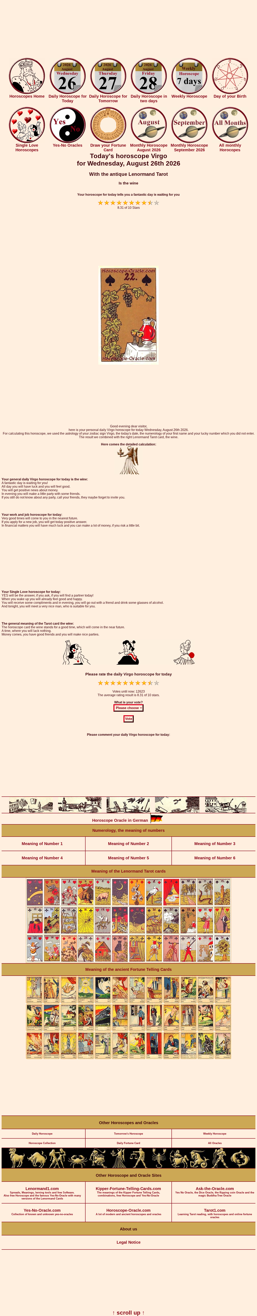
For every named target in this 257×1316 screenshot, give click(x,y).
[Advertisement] (128, 30)
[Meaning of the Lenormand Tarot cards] (128, 962)
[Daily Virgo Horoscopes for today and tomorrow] (118, 1167)
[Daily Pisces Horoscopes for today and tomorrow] (240, 1167)
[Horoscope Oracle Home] (27, 93)
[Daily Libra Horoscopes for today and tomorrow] (138, 1167)
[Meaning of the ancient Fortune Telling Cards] (128, 1058)
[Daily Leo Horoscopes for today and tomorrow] (98, 1167)
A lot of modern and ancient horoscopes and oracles (128, 1212)
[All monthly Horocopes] (230, 142)
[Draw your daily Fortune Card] (108, 142)
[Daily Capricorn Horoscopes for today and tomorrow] (200, 1167)
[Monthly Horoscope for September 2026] (189, 142)
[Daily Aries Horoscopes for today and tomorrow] (17, 1167)
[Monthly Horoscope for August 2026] (149, 142)
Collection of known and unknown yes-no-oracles (42, 1212)
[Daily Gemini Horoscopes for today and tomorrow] (57, 1167)
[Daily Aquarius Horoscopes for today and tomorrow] (220, 1167)
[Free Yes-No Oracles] (68, 142)
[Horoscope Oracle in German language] (156, 822)
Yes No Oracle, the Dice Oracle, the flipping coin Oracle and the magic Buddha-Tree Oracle (214, 1191)
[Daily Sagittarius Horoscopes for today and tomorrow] (179, 1167)
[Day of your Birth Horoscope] (230, 93)
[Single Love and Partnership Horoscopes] (27, 142)
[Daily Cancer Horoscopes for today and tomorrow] (78, 1167)
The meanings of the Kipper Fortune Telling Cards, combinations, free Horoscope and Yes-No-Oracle (128, 1191)
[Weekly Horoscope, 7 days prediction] (189, 93)
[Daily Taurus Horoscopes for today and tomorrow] (37, 1167)
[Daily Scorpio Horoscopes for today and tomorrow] (159, 1167)
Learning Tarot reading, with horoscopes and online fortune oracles (215, 1213)
